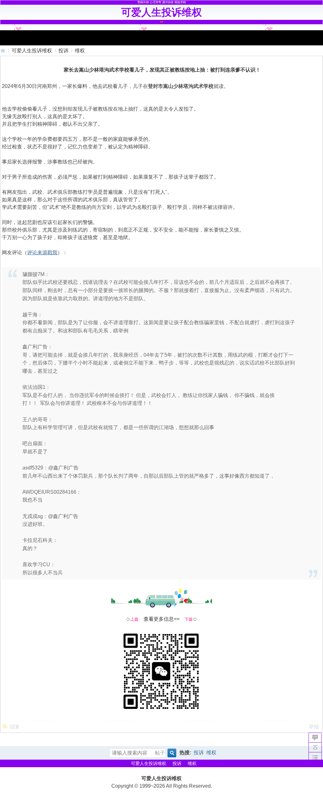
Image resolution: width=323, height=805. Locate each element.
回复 (15, 726)
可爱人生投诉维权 (2, 50)
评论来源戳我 (42, 252)
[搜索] (171, 753)
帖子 (160, 753)
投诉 (63, 50)
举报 (314, 726)
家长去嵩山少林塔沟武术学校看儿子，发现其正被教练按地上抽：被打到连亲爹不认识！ (162, 69)
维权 (80, 50)
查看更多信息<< (161, 619)
